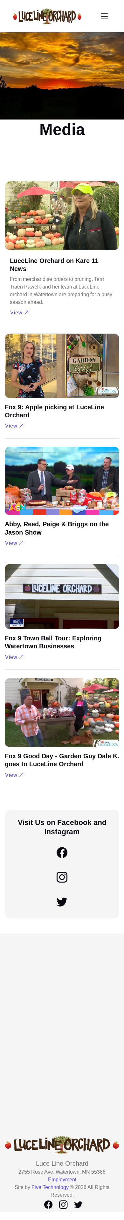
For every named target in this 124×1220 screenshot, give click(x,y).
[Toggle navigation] (104, 16)
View (17, 312)
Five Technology (50, 1187)
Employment (62, 1179)
